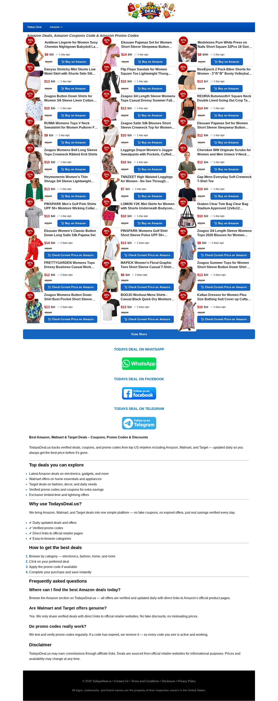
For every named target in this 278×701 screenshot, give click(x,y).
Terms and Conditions (145, 681)
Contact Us (121, 681)
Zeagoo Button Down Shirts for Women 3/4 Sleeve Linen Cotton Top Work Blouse (68, 98)
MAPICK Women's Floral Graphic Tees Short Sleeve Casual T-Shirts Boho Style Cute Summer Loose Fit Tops (148, 265)
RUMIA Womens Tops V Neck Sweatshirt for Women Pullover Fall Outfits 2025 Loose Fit (71, 125)
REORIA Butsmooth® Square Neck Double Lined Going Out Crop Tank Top (224, 98)
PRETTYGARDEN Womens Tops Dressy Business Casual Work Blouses (69, 265)
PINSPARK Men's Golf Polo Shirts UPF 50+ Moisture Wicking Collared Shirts (71, 206)
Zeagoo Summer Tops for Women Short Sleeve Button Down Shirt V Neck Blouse (223, 265)
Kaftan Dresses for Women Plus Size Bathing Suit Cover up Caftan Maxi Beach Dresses (223, 297)
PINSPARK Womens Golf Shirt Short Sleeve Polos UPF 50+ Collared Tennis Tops (144, 233)
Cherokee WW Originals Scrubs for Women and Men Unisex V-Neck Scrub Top (224, 152)
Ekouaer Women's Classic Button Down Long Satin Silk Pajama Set (70, 233)
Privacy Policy (187, 681)
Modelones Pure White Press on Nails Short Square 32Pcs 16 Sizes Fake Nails (224, 45)
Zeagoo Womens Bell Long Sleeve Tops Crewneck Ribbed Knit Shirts (70, 152)
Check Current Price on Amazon (73, 255)
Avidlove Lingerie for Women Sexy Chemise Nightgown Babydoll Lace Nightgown (72, 45)
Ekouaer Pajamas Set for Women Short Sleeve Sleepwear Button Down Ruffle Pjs (146, 45)
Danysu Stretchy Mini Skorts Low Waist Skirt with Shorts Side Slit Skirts (69, 72)
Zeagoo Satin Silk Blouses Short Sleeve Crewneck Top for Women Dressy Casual (146, 125)
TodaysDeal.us (102, 681)
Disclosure (168, 681)
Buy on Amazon (76, 61)
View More (139, 334)
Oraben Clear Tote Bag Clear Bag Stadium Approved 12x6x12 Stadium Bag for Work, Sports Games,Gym (222, 206)
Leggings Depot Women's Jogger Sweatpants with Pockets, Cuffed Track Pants (147, 152)
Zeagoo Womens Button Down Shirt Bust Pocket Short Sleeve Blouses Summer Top (68, 297)
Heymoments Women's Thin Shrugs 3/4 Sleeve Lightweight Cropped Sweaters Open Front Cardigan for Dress (67, 179)
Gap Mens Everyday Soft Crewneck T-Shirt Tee (224, 179)
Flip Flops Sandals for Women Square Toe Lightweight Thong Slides (144, 72)
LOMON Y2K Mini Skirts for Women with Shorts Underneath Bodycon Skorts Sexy (148, 206)
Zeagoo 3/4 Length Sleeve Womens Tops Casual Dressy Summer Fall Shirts (148, 98)
